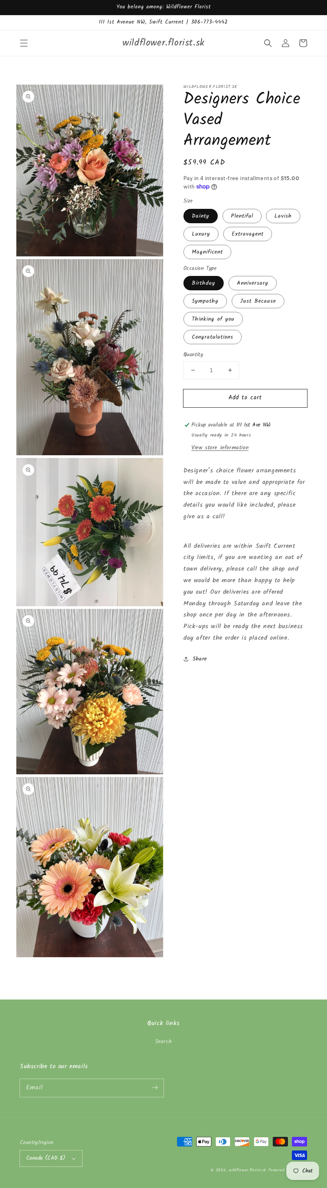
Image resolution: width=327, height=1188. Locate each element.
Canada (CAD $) (46, 1158)
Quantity (193, 355)
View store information (219, 447)
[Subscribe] (155, 1088)
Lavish (283, 216)
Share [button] (200, 658)
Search (163, 1041)
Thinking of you (213, 319)
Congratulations (212, 337)
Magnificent (207, 252)
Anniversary (252, 283)
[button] (24, 43)
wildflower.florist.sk (247, 1170)
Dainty (200, 216)
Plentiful (242, 216)
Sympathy (205, 301)
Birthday (203, 283)
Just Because (258, 301)
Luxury (201, 234)
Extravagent (248, 234)
